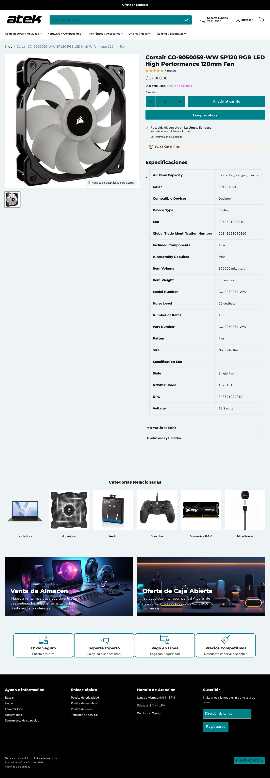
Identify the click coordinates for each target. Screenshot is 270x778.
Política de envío (82, 709)
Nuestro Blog (13, 715)
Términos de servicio (84, 715)
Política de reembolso (85, 703)
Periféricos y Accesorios (105, 33)
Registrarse (215, 726)
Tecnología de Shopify (17, 767)
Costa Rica (247, 760)
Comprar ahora (205, 115)
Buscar (9, 698)
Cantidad (151, 92)
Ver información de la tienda (166, 137)
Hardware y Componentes (64, 33)
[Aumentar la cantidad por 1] (180, 101)
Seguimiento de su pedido (22, 720)
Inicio (8, 46)
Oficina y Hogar (138, 33)
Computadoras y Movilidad (22, 33)
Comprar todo (14, 709)
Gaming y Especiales (170, 33)
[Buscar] (186, 19)
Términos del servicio (17, 758)
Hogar (9, 703)
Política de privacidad (85, 698)
